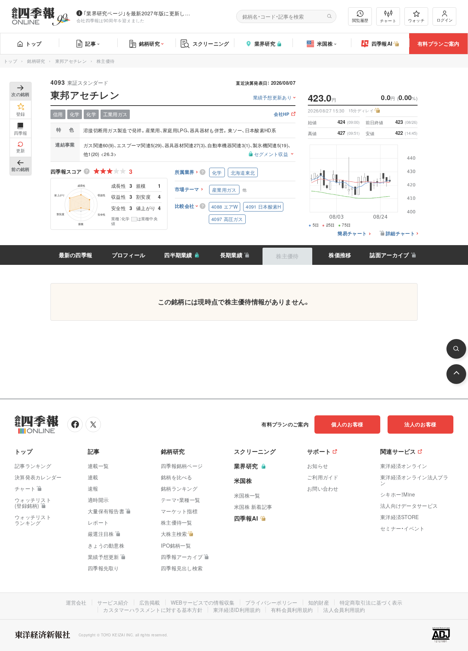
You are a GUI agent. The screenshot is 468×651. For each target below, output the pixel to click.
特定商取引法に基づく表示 (371, 602)
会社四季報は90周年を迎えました (110, 20)
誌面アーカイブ (389, 255)
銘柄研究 (149, 43)
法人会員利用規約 (344, 609)
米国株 (325, 43)
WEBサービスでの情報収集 (203, 602)
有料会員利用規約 (292, 609)
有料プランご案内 (438, 43)
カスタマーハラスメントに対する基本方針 (153, 609)
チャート (388, 20)
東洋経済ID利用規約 (236, 609)
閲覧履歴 (360, 20)
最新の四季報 (76, 255)
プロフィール (129, 255)
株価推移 (340, 255)
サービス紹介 (113, 602)
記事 (90, 43)
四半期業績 (178, 255)
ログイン (445, 20)
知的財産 (318, 602)
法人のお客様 (420, 424)
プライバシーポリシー (271, 602)
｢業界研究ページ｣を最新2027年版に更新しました (138, 13)
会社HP (281, 114)
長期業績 (231, 255)
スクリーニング (211, 43)
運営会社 (76, 602)
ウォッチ (416, 20)
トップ (33, 43)
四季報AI (382, 43)
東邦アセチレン (71, 61)
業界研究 (264, 43)
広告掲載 (149, 602)
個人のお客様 (347, 424)
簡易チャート (352, 233)
